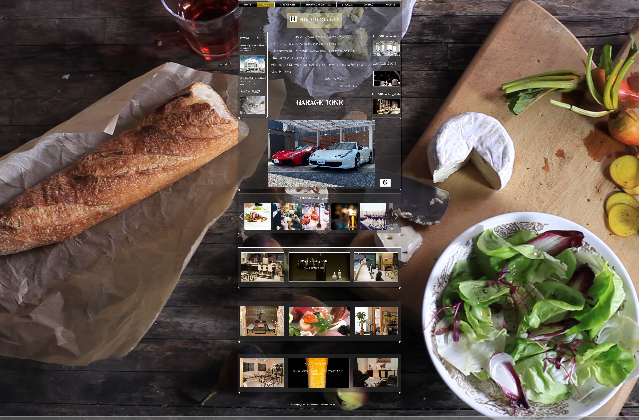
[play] (366, 184)
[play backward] (241, 216)
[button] (257, 216)
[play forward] (396, 216)
